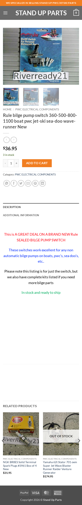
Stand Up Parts (41, 13)
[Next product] (6, 140)
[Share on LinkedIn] (42, 183)
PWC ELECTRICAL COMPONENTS (37, 109)
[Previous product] (14, 140)
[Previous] (9, 56)
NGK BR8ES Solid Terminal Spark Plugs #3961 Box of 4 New (20, 466)
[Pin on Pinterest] (35, 183)
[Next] (72, 56)
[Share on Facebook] (14, 183)
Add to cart (37, 163)
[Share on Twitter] (21, 183)
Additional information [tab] (21, 215)
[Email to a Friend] (28, 183)
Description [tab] (12, 207)
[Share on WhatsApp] (6, 183)
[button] (5, 13)
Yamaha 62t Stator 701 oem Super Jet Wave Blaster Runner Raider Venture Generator (60, 467)
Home (7, 109)
